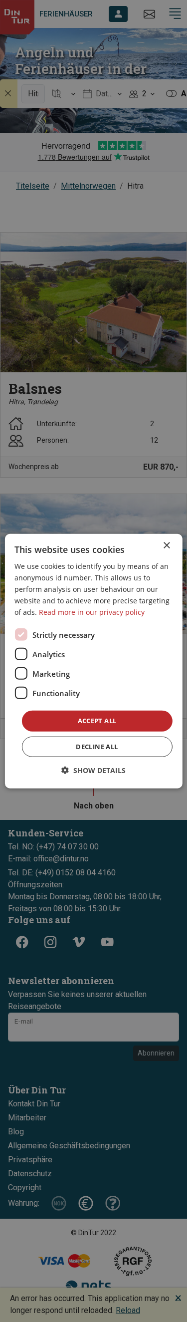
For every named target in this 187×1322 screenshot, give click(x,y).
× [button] (166, 545)
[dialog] (93, 660)
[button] (93, 770)
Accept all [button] (97, 720)
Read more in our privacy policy (92, 612)
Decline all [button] (97, 746)
